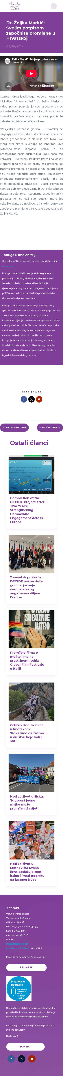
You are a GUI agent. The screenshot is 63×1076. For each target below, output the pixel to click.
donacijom (7, 266)
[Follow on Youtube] (39, 399)
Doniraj (25, 1046)
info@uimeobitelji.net (17, 944)
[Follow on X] (31, 399)
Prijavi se (26, 967)
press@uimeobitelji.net (18, 948)
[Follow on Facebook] (24, 399)
